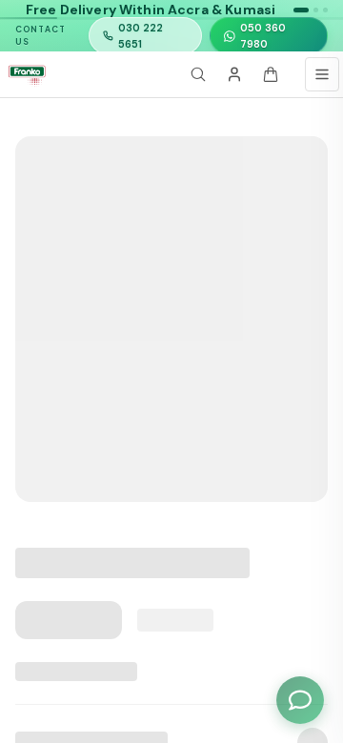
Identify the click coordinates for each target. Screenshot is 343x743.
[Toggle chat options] (300, 700)
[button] (301, 10)
